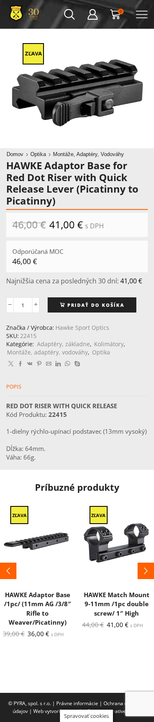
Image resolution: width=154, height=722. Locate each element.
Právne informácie (77, 703)
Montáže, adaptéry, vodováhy (88, 154)
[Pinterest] (39, 364)
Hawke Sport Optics (82, 327)
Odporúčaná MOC (37, 251)
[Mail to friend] (48, 364)
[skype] (76, 364)
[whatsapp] (67, 364)
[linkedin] (58, 364)
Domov (15, 154)
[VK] (29, 364)
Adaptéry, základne (63, 344)
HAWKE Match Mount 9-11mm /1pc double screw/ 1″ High (116, 604)
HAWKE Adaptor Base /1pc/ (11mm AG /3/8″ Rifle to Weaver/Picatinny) (37, 608)
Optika (38, 154)
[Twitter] (11, 364)
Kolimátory (109, 344)
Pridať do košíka (95, 305)
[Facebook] (20, 364)
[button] (8, 571)
